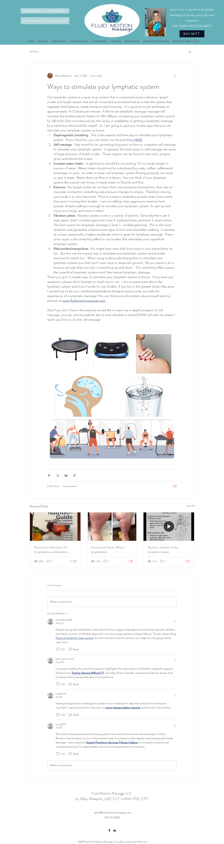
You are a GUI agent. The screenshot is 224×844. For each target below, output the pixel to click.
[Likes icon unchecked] (58, 649)
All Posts (34, 51)
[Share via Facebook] (49, 475)
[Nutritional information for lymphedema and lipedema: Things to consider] (55, 526)
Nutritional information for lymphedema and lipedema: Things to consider (51, 549)
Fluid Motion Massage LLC (111, 793)
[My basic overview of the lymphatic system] (169, 526)
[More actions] (175, 76)
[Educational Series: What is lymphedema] (112, 526)
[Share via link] (74, 475)
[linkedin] (114, 830)
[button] (45, 10)
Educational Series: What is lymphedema (108, 549)
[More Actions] (175, 621)
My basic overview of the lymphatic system (163, 549)
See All (190, 505)
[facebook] (109, 830)
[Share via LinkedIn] (66, 475)
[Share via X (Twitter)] (57, 475)
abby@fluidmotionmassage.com (112, 812)
